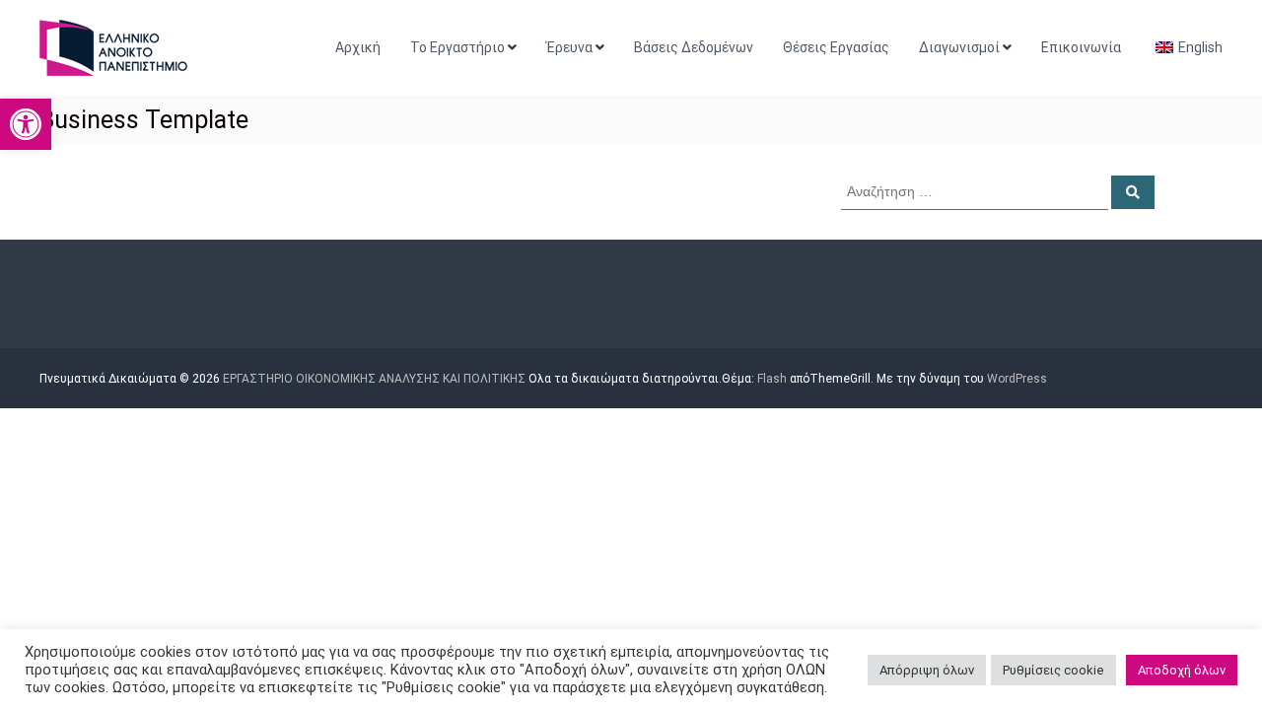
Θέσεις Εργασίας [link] (836, 47)
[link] (25, 124)
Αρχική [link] (358, 47)
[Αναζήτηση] (1133, 192)
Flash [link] (772, 379)
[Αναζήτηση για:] (976, 190)
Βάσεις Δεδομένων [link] (693, 47)
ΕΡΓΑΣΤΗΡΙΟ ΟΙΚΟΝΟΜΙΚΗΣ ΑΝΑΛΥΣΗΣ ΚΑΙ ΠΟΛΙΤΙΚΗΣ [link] (374, 379)
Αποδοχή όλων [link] (1182, 670)
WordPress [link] (1017, 379)
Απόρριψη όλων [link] (926, 670)
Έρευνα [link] (569, 47)
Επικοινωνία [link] (1081, 47)
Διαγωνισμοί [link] (959, 47)
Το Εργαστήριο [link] (457, 47)
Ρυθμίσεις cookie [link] (1053, 670)
